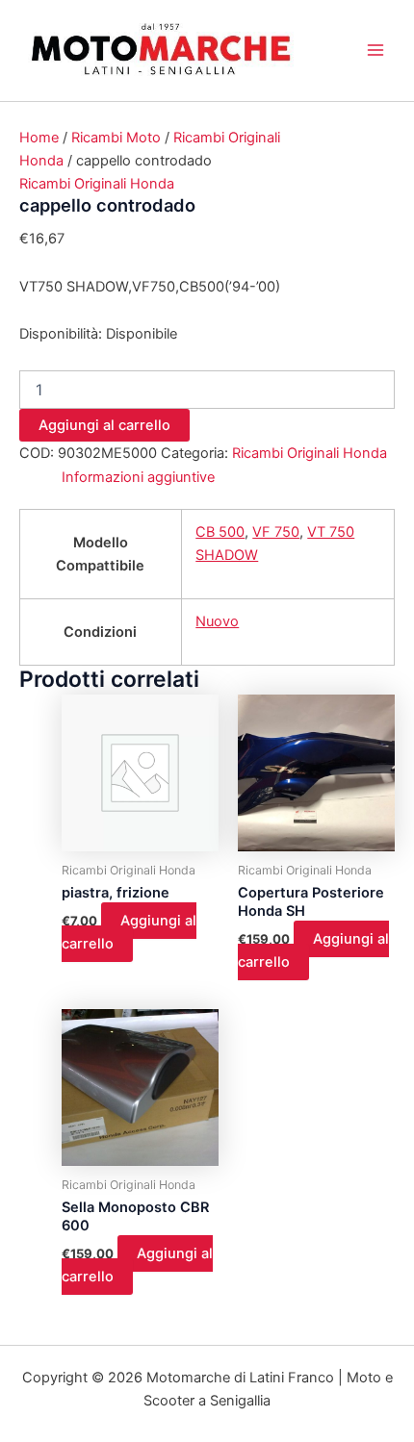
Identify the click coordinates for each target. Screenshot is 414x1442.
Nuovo (217, 621)
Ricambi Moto (116, 137)
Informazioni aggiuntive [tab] (138, 477)
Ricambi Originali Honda (96, 183)
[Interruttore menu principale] (375, 50)
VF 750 (275, 532)
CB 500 (220, 532)
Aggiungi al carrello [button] (129, 932)
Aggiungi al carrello (104, 425)
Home (39, 137)
